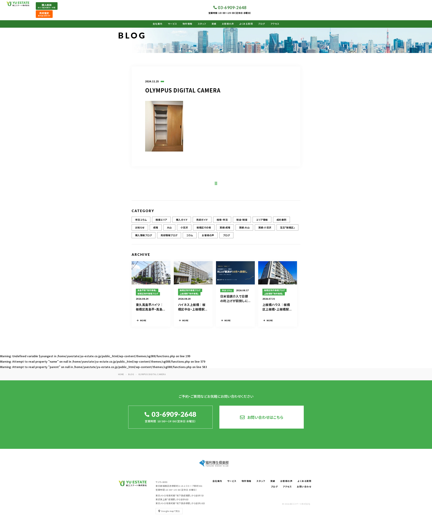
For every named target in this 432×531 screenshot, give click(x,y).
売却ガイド (202, 219)
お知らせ (139, 227)
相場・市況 (222, 219)
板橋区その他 (204, 227)
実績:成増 (225, 227)
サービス (172, 23)
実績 (214, 23)
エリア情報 (262, 219)
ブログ (261, 23)
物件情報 (187, 23)
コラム (189, 235)
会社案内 (158, 23)
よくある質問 (246, 23)
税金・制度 (241, 219)
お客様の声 (228, 23)
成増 (155, 227)
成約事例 (281, 219)
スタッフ (202, 23)
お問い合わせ (304, 486)
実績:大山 (244, 227)
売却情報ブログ (169, 235)
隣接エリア (161, 219)
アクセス (275, 23)
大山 (169, 227)
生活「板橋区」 (287, 227)
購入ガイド (181, 219)
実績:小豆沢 (264, 227)
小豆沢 (184, 227)
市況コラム (141, 219)
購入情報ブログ (143, 235)
